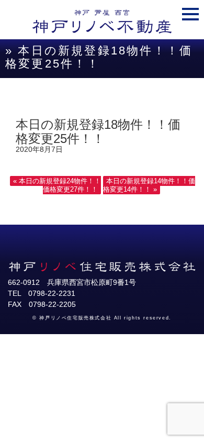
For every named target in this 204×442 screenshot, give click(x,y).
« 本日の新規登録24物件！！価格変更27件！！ (57, 185)
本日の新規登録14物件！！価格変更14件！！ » (149, 185)
